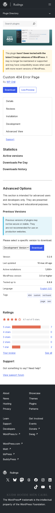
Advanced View (14, 131)
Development (13, 123)
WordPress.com (13, 443)
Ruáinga (14, 472)
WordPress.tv (11, 434)
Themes (33, 398)
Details (9, 101)
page (43, 301)
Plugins (33, 403)
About (6, 393)
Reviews (10, 108)
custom (37, 295)
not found (47, 295)
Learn (6, 418)
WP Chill (11, 81)
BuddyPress (11, 459)
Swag (33, 434)
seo (49, 301)
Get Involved (36, 418)
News (6, 398)
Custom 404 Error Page (21, 77)
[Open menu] (50, 4)
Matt (7, 449)
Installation (12, 116)
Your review (9, 352)
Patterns (33, 408)
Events (33, 423)
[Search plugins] (34, 24)
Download (10, 90)
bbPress (9, 454)
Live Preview (27, 90)
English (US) (46, 288)
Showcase (34, 393)
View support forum (13, 374)
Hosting (7, 403)
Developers (9, 428)
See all (48, 352)
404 (30, 295)
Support (10, 139)
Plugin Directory (10, 13)
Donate (34, 428)
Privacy (7, 408)
